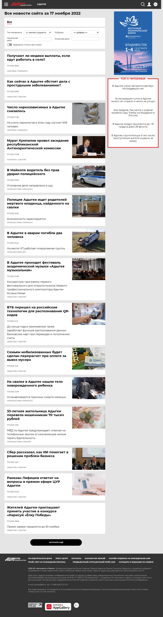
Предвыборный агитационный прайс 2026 (94, 562)
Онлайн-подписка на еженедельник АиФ (129, 558)
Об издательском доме (40, 558)
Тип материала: (14, 32)
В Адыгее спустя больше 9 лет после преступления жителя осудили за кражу (133, 138)
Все (9, 22)
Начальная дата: (12, 39)
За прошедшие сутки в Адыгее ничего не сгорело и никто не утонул (133, 100)
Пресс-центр (62, 558)
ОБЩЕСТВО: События (16, 97)
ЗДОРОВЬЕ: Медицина (17, 71)
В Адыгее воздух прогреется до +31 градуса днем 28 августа (133, 125)
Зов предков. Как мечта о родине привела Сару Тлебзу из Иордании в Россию (133, 113)
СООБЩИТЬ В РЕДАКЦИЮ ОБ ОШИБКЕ (136, 562)
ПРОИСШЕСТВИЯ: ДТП (16, 252)
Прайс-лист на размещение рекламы (46, 562)
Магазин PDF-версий (95, 558)
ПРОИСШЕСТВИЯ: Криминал (20, 189)
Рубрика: (59, 32)
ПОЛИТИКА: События (16, 160)
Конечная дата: (62, 39)
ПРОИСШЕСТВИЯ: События (19, 442)
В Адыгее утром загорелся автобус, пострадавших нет (133, 87)
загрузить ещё (56, 542)
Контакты (76, 558)
